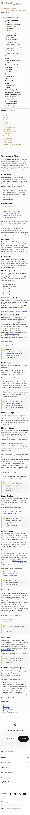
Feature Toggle (9, 85)
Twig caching (7, 621)
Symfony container (9, 619)
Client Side (5, 117)
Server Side (5, 125)
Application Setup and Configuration (11, 21)
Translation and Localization (13, 65)
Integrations (8, 67)
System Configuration (11, 90)
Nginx (25, 311)
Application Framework (12, 42)
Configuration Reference (12, 92)
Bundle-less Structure (12, 53)
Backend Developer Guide (7, 10)
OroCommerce (8, 751)
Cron (6, 78)
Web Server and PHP (9, 129)
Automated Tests (10, 99)
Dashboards (8, 69)
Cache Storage (7, 142)
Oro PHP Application (9, 127)
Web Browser (7, 120)
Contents (4, 115)
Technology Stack (11, 26)
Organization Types (11, 103)
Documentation (5, 8)
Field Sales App (9, 106)
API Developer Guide (11, 101)
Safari (5, 217)
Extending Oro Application (13, 94)
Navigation (8, 71)
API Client (6, 122)
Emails (7, 74)
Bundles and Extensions (12, 56)
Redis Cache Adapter (19, 561)
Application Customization (13, 44)
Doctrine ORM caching (10, 575)
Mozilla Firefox (7, 211)
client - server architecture (14, 161)
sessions (16, 415)
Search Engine (7, 140)
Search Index (10, 37)
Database (10, 28)
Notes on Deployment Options (12, 145)
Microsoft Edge (7, 215)
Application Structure (12, 39)
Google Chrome (8, 213)
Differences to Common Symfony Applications (15, 47)
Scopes (7, 83)
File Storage (10, 30)
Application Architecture (20, 10)
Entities (7, 58)
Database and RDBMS (10, 131)
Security (7, 62)
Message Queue (11, 35)
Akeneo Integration (10, 96)
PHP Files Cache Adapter (16, 608)
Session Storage (11, 33)
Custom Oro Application (12, 51)
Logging (7, 87)
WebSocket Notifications (12, 81)
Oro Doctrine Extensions (12, 334)
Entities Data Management (13, 60)
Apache (18, 311)
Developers (12, 8)
